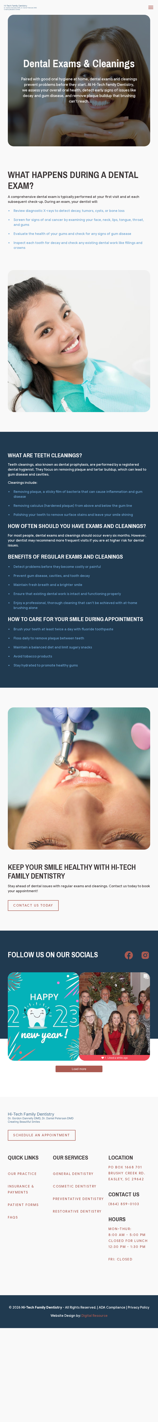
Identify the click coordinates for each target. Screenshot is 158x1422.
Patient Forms (23, 1205)
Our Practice (22, 1174)
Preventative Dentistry (78, 1199)
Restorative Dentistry (77, 1211)
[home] (20, 7)
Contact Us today (33, 905)
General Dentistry (73, 1174)
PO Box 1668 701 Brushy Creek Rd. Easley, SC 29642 (127, 1173)
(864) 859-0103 (123, 1204)
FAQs (13, 1217)
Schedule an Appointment (41, 1135)
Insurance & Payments (21, 1189)
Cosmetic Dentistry (74, 1186)
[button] (150, 7)
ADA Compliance (112, 1307)
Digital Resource (94, 1316)
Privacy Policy (138, 1307)
